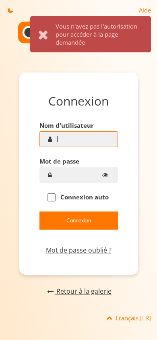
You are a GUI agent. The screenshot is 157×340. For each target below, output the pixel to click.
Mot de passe (59, 161)
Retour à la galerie (83, 291)
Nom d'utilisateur (66, 125)
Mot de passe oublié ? (79, 250)
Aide (145, 10)
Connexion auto (84, 197)
